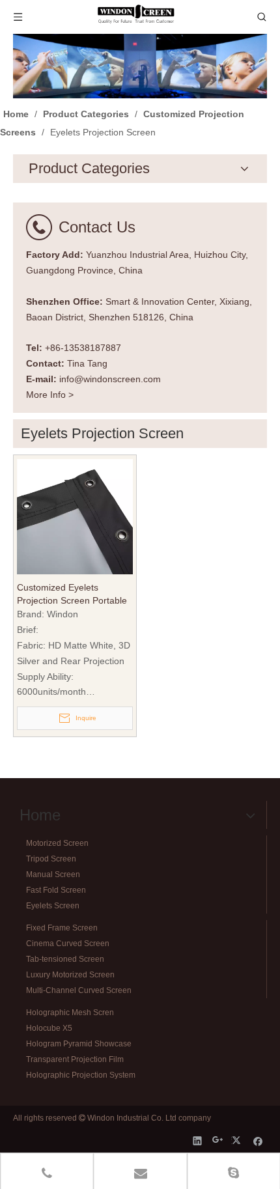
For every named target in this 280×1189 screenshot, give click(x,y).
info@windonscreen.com (110, 379)
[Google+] (218, 1140)
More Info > (50, 394)
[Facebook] (258, 1140)
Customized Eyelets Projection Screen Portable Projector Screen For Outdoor (72, 594)
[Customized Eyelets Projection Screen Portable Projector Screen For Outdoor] (75, 516)
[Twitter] (238, 1140)
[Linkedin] (197, 1140)
